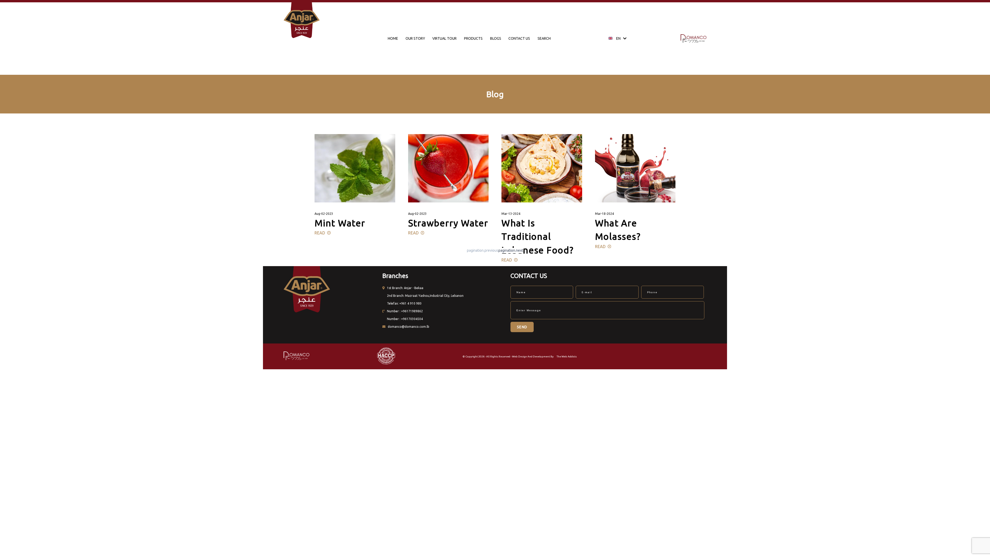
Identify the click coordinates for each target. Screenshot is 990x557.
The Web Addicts (567, 356)
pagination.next (510, 250)
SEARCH (544, 38)
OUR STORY (415, 38)
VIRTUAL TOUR (444, 38)
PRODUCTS (473, 38)
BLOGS (495, 38)
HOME (393, 38)
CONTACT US (519, 38)
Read (321, 233)
